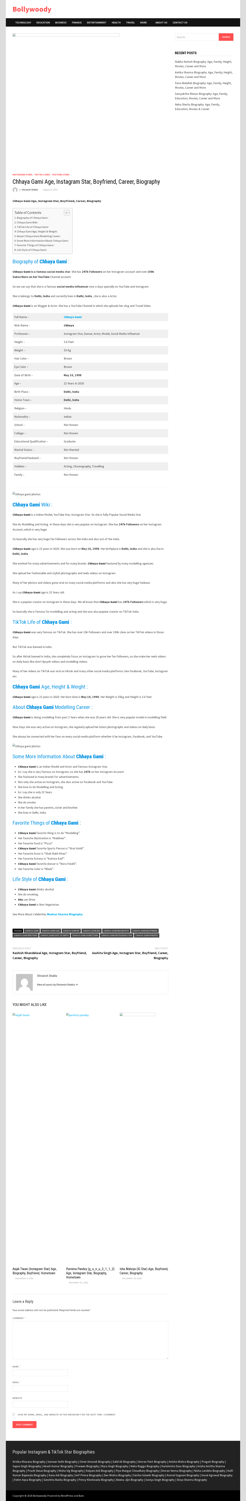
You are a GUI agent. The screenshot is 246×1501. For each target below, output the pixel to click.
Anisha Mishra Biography (184, 1462)
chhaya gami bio (91, 930)
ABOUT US (161, 22)
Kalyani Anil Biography (99, 1471)
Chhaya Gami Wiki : (27, 222)
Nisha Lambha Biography (209, 1471)
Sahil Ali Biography (124, 1462)
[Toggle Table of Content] (65, 213)
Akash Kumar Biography (58, 1466)
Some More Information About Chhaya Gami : (43, 240)
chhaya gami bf (71, 930)
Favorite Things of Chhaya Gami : (35, 245)
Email (17, 1382)
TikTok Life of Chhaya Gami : (33, 227)
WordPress (67, 1495)
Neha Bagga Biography (144, 1466)
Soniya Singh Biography (160, 1480)
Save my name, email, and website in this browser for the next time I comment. (67, 1414)
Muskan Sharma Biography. (65, 914)
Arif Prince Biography (88, 1475)
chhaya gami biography (116, 930)
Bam (81, 1495)
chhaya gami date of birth (54, 935)
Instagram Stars (22, 174)
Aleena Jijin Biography (129, 1480)
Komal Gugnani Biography (183, 1475)
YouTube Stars (60, 174)
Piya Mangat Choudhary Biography (137, 1471)
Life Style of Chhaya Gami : (32, 249)
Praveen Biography (87, 1466)
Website (17, 1398)
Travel (130, 22)
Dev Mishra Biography (117, 1475)
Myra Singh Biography (114, 1466)
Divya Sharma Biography (192, 1480)
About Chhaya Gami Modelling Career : (39, 236)
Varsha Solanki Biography (149, 1475)
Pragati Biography (212, 1462)
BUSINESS (61, 22)
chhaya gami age (51, 930)
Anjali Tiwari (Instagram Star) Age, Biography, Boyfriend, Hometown (35, 1271)
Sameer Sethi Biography (62, 1462)
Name (17, 1366)
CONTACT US (180, 22)
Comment (19, 1318)
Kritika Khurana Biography (29, 1462)
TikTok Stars (42, 174)
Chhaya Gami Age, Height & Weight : (37, 231)
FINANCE (77, 22)
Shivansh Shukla (30, 189)
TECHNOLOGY (23, 22)
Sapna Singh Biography (27, 1466)
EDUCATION (43, 22)
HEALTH (116, 22)
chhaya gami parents (146, 935)
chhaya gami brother (25, 935)
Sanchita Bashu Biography (60, 1480)
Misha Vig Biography (71, 1471)
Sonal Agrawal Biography (216, 1475)
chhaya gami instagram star (116, 935)
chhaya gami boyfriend (144, 930)
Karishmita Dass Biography (178, 1466)
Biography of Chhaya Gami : (33, 217)
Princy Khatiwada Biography (96, 1480)
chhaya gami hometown (85, 935)
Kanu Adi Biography (61, 1475)
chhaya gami (31, 930)
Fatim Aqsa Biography (28, 1480)
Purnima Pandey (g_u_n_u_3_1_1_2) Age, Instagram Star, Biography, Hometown (90, 1273)
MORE (143, 22)
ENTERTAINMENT (96, 22)
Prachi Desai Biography (41, 1471)
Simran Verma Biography (176, 1471)
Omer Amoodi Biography (95, 1462)
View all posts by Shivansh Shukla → (57, 984)
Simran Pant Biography (152, 1462)
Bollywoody (32, 9)
